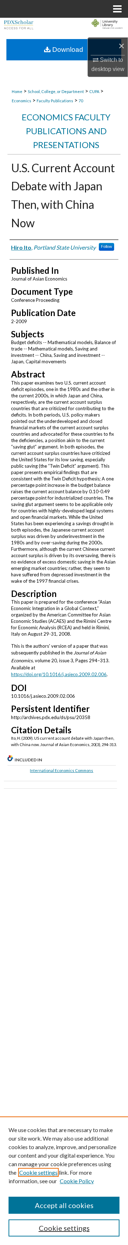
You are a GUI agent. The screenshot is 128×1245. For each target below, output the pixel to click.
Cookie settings (38, 1172)
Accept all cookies (64, 1205)
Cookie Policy (77, 1181)
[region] (64, 1180)
